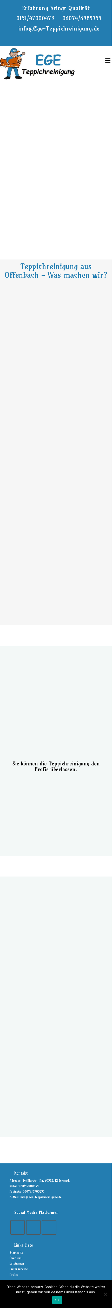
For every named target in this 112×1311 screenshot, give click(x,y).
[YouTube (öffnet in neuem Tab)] (59, 37)
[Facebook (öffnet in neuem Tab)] (46, 37)
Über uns (16, 1258)
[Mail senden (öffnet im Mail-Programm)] (66, 37)
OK (57, 1300)
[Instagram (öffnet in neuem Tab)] (53, 37)
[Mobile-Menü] (107, 60)
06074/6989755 (82, 18)
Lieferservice (19, 1269)
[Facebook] (17, 1227)
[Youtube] (49, 1227)
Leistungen (17, 1263)
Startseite (16, 1252)
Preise (14, 1274)
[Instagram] (33, 1227)
